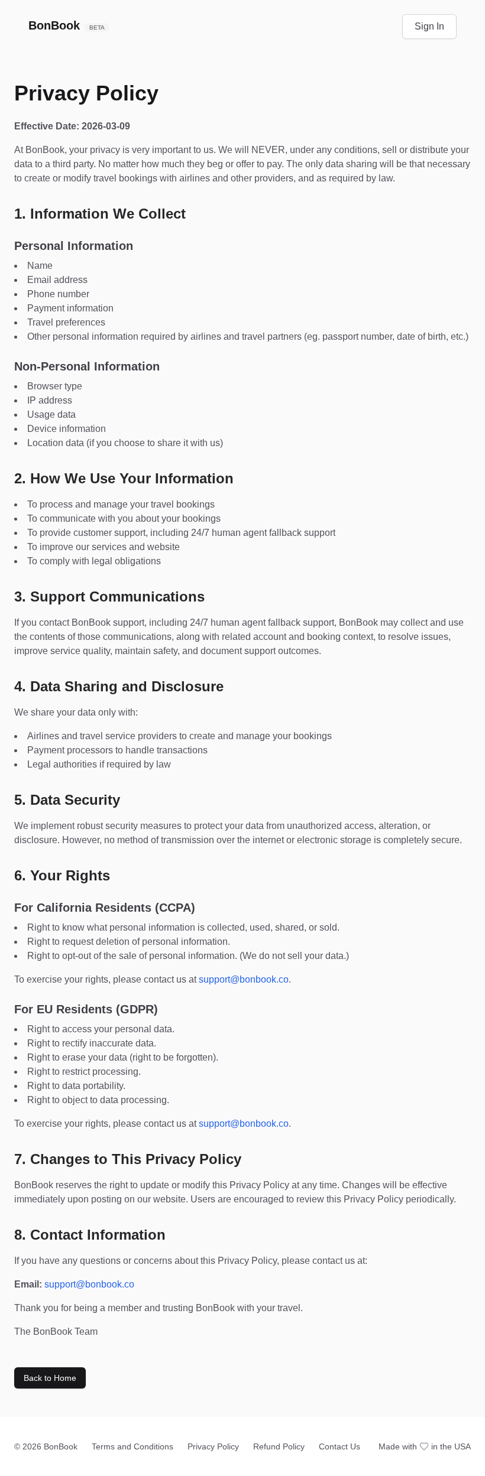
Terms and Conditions (132, 1446)
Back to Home (50, 1378)
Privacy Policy (213, 1446)
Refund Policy (279, 1446)
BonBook (66, 25)
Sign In (429, 26)
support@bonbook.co (244, 979)
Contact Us (339, 1446)
